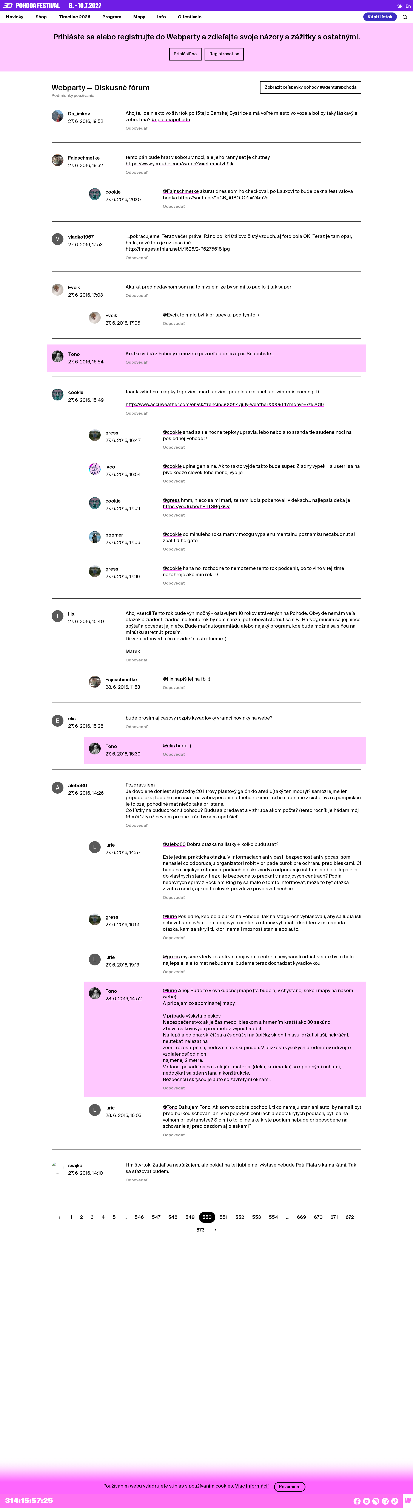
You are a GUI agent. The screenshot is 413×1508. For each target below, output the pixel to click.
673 (200, 1230)
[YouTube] (366, 1501)
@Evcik (171, 315)
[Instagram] (375, 1501)
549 (190, 1217)
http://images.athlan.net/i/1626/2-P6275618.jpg (178, 249)
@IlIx (168, 679)
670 (318, 1217)
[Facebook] (357, 1501)
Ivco (110, 467)
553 (256, 1217)
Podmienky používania (73, 95)
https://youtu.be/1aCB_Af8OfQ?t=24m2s (223, 197)
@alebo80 (174, 844)
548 (172, 1217)
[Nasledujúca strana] (214, 1230)
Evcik (74, 287)
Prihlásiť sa (185, 53)
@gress (171, 500)
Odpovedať (137, 128)
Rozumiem (290, 1486)
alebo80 (77, 785)
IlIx (71, 614)
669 (301, 1217)
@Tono (170, 1107)
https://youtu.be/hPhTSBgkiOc (196, 506)
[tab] (41, 16)
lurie (110, 845)
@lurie (170, 916)
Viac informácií (252, 1486)
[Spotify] (385, 1501)
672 (350, 1217)
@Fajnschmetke (181, 191)
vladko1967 (81, 237)
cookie (113, 192)
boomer (114, 535)
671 (334, 1217)
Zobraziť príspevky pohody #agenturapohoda (310, 87)
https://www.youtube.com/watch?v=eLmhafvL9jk (179, 163)
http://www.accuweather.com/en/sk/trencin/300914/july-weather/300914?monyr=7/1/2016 (225, 404)
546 (139, 1217)
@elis (169, 745)
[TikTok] (394, 1501)
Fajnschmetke (84, 158)
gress (111, 433)
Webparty (68, 87)
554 (273, 1217)
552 (239, 1217)
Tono (74, 354)
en (408, 6)
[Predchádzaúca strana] (60, 1217)
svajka (75, 1165)
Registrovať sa (224, 53)
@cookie (172, 432)
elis (72, 718)
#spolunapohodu (171, 119)
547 (156, 1217)
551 (223, 1217)
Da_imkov (79, 113)
